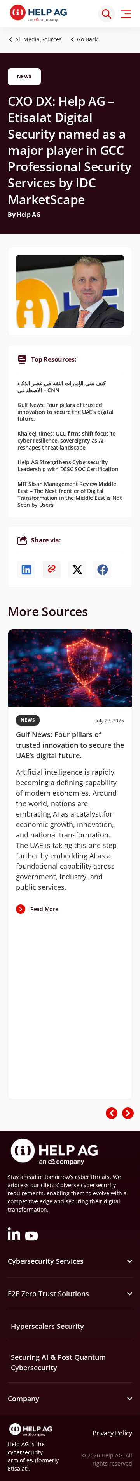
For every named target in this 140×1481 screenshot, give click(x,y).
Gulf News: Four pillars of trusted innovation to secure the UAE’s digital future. (65, 411)
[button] (86, 39)
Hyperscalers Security (47, 1326)
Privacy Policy (112, 1433)
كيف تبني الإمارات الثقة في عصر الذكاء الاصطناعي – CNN (62, 386)
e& (29, 1460)
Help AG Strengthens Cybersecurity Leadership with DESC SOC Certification (68, 465)
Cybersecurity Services (46, 1261)
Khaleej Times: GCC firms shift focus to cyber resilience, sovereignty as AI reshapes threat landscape (67, 440)
